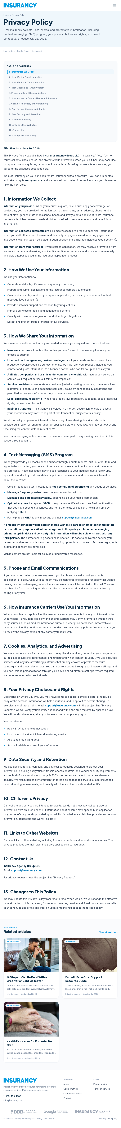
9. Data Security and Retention (25, 114)
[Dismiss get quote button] (27, 1123)
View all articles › (108, 932)
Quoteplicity (112, 1118)
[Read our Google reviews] (56, 1112)
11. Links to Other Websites (23, 125)
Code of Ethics (70, 1089)
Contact (67, 1098)
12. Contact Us (16, 130)
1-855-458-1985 (12, 1096)
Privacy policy (100, 1084)
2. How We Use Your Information (25, 77)
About (66, 1084)
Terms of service (101, 1089)
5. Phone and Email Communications (27, 93)
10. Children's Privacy (20, 119)
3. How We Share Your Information (26, 82)
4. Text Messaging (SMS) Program (26, 87)
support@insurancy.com (77, 517)
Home (6, 15)
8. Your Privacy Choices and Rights (27, 109)
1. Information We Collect (22, 71)
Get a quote (15, 1123)
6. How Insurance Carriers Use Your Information (33, 98)
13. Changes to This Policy (22, 135)
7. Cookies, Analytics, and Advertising (28, 103)
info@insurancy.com (13, 1100)
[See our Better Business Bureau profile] (24, 1112)
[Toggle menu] (114, 5)
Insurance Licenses (72, 1093)
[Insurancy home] (20, 5)
